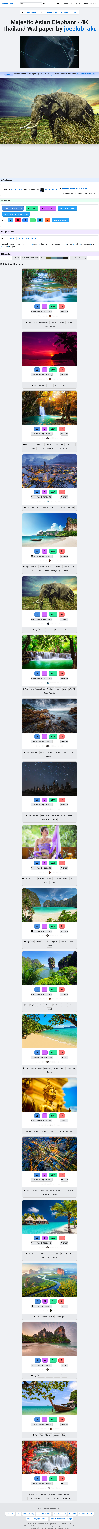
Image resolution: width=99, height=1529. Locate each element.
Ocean (41, 567)
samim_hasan (56, 501)
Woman (46, 882)
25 (54, 370)
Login (85, 3)
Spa (92, 244)
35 (54, 863)
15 (54, 989)
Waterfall (62, 322)
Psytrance (56, 316)
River (38, 507)
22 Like (32, 208)
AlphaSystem (56, 683)
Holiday (40, 1005)
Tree (73, 444)
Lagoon (64, 1005)
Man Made (61, 507)
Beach (12, 244)
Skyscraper (44, 1190)
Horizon (35, 1253)
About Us (10, 1514)
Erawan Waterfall (49, 326)
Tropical (40, 444)
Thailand (12, 238)
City (64, 1190)
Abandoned (56, 1488)
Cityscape (34, 1190)
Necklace (32, 878)
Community (77, 3)
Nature (69, 322)
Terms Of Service (43, 1514)
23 (54, 800)
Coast (65, 752)
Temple (35, 244)
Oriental (73, 878)
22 (54, 551)
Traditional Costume (45, 878)
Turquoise (48, 444)
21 (54, 673)
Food (29, 244)
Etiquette (72, 1514)
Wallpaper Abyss (33, 12)
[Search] (44, 3)
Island (19, 244)
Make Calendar (67, 208)
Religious (45, 819)
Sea (32, 942)
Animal (20, 238)
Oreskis (56, 1310)
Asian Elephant (31, 238)
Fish (62, 444)
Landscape (60, 1317)
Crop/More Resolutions (16, 214)
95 (54, 307)
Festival (76, 244)
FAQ (18, 1514)
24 (54, 1116)
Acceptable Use (60, 1514)
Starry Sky (55, 815)
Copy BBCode (60, 220)
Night (53, 507)
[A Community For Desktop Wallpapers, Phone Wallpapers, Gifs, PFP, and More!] (23, 12)
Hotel (63, 244)
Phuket (4, 247)
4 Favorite (49, 208)
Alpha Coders (7, 4)
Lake (65, 689)
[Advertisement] (49, 160)
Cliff (73, 567)
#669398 (54, 258)
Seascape (57, 567)
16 (54, 737)
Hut (71, 1253)
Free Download (14, 208)
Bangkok (12, 247)
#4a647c (60, 258)
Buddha (54, 819)
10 (54, 926)
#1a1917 (65, 258)
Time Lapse (45, 815)
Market (48, 244)
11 (54, 1053)
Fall (68, 444)
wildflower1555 (56, 438)
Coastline (33, 567)
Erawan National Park (40, 322)
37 (54, 492)
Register (93, 3)
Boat (39, 571)
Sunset (63, 385)
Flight (42, 244)
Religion (44, 1131)
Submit (66, 3)
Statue (70, 815)
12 (54, 1479)
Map (24, 244)
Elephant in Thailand (69, 12)
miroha (56, 1429)
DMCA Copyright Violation (37, 1519)
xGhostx (56, 809)
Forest (34, 448)
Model (65, 878)
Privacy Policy (28, 1514)
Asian (53, 882)
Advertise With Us (86, 1514)
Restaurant (85, 244)
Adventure (56, 244)
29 (54, 429)
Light (32, 507)
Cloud (42, 752)
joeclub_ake (80, 28)
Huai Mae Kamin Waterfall (62, 1498)
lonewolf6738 (50, 190)
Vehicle (56, 1435)
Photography (55, 571)
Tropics (46, 571)
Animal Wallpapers (50, 12)
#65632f (48, 258)
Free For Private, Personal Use (74, 189)
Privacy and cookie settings (61, 1519)
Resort (69, 244)
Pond (56, 444)
